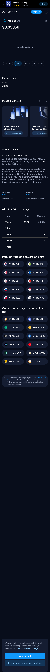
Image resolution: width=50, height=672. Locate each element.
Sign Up (36, 11)
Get (43, 4)
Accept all (25, 656)
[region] (25, 654)
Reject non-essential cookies (25, 663)
